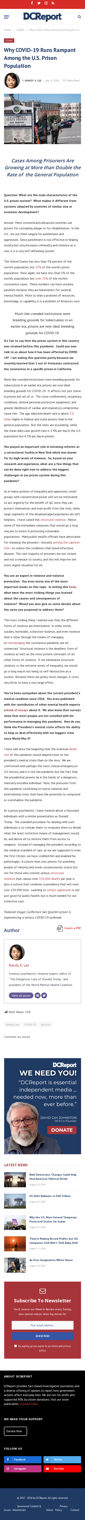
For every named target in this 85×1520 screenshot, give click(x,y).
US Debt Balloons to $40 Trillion (50, 1196)
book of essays (17, 710)
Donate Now (14, 1431)
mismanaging (16, 643)
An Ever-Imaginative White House (51, 1260)
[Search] (79, 16)
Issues (7, 1510)
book (72, 587)
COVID (9, 40)
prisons (46, 1024)
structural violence (53, 520)
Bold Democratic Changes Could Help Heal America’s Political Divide (52, 1177)
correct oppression (59, 890)
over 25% (41, 278)
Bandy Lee (12, 1024)
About (49, 1510)
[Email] (38, 995)
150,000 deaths (49, 879)
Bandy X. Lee (33, 80)
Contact (75, 1510)
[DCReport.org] (42, 17)
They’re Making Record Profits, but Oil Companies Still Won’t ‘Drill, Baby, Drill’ (53, 1241)
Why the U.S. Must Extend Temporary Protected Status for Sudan (52, 1219)
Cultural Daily (28, 1404)
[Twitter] (44, 995)
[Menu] (6, 16)
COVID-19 (30, 1024)
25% (38, 267)
